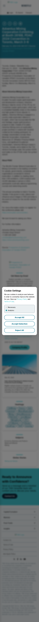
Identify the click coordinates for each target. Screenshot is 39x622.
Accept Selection (19, 324)
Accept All (19, 317)
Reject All (19, 330)
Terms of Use (9, 302)
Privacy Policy (22, 299)
